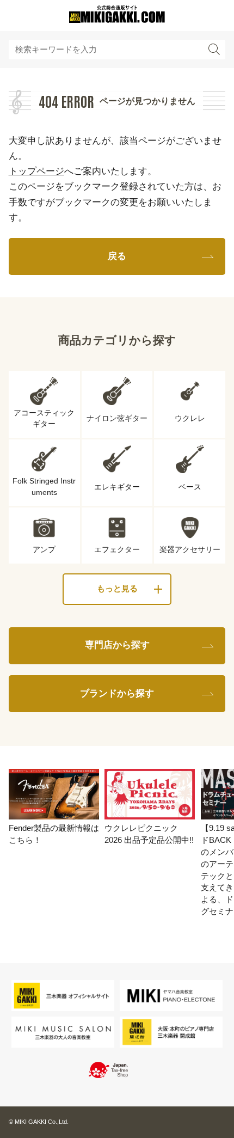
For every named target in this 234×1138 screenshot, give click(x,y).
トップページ (36, 171)
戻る (117, 256)
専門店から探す (117, 645)
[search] (214, 49)
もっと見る (117, 588)
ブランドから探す (117, 693)
